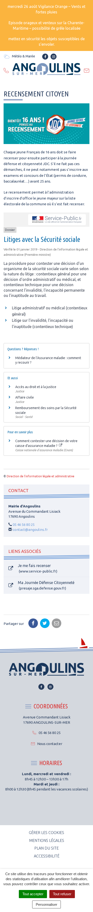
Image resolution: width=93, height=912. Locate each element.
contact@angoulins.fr (30, 530)
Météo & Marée (23, 56)
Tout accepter (32, 894)
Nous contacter (49, 744)
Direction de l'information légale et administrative (40, 476)
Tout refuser (62, 894)
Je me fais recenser (37, 568)
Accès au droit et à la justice (35, 387)
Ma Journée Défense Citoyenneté (46, 585)
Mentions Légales (46, 840)
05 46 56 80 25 (24, 525)
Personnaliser (46, 904)
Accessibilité (46, 856)
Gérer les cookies (46, 832)
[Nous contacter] (86, 71)
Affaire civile (24, 397)
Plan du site (46, 848)
